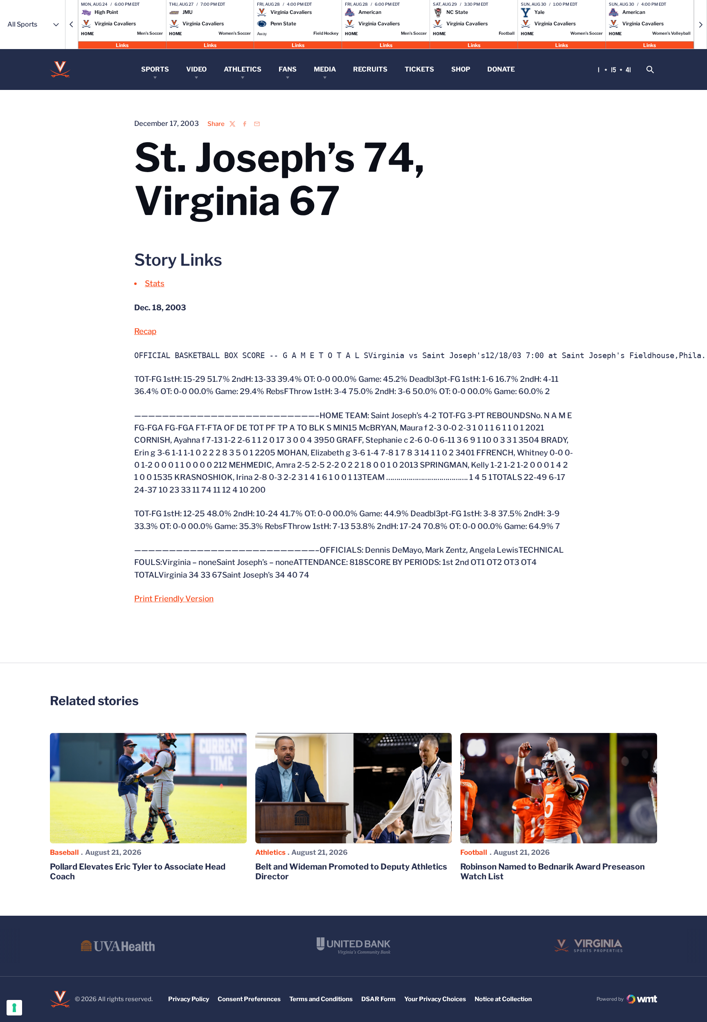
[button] (71, 24)
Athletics (242, 69)
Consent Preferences (249, 999)
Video (196, 69)
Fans (288, 69)
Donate (501, 69)
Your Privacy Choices (435, 999)
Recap (145, 331)
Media (325, 69)
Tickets (419, 69)
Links (122, 45)
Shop (460, 69)
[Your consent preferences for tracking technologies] (14, 1007)
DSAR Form (378, 999)
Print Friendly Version (174, 598)
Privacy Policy (188, 999)
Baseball (64, 852)
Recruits (370, 69)
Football (473, 852)
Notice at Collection (503, 999)
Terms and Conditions (321, 999)
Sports (155, 69)
